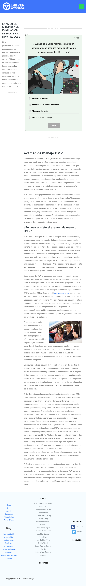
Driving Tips (8, 546)
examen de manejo (61, 293)
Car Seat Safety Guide (43, 531)
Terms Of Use (9, 520)
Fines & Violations (9, 549)
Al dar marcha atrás (40, 111)
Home (8, 505)
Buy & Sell (8, 543)
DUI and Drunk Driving (43, 516)
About (8, 511)
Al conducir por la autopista (43, 117)
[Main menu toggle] (81, 6)
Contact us (9, 514)
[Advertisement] (12, 132)
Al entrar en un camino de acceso (45, 105)
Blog (8, 508)
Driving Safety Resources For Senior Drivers (43, 522)
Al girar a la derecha (40, 98)
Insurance (8, 552)
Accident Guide (8, 534)
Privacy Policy (9, 517)
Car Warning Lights (43, 528)
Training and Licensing (8, 555)
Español (9, 558)
